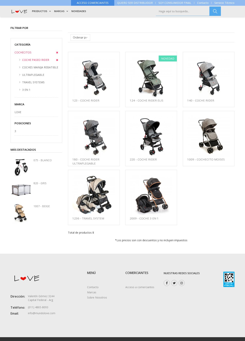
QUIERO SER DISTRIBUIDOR (135, 3)
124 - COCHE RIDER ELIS (146, 100)
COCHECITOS (23, 52)
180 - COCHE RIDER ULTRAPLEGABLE (85, 161)
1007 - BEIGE (41, 206)
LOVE (18, 112)
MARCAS (59, 11)
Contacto (203, 3)
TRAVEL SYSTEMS (33, 82)
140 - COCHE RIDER (200, 100)
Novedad (167, 58)
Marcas (91, 292)
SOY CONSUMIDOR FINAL (174, 3)
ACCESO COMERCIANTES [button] (93, 3)
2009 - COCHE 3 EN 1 (144, 218)
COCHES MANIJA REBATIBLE (40, 67)
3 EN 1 (26, 90)
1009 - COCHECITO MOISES (206, 159)
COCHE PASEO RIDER (35, 60)
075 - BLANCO (42, 160)
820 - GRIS (40, 183)
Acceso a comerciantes (139, 287)
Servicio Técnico (224, 3)
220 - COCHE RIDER (143, 159)
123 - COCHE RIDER (85, 100)
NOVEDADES (78, 11)
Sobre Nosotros (97, 297)
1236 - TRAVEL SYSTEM (88, 218)
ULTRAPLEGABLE (33, 75)
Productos (39, 11)
